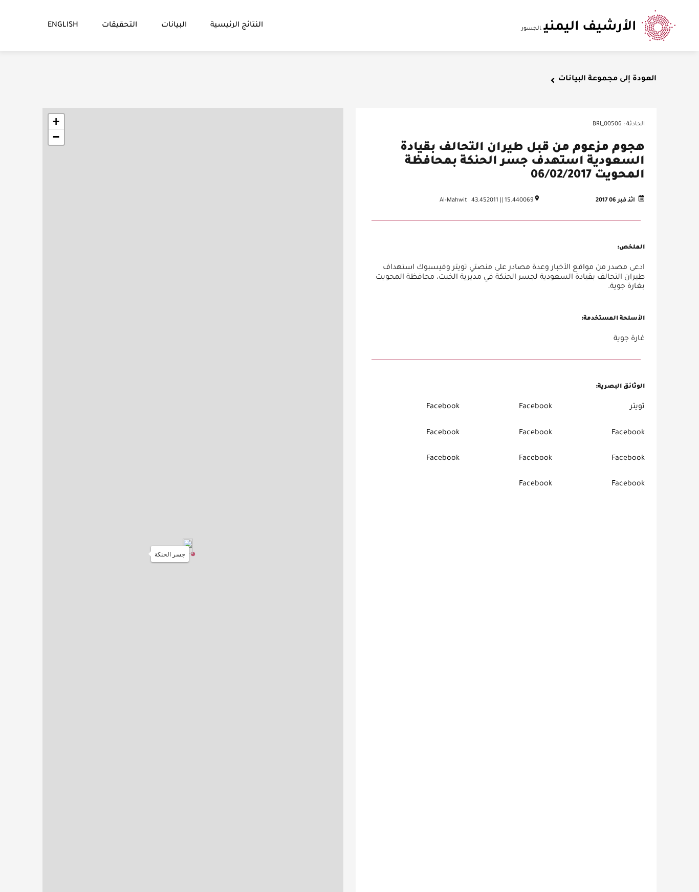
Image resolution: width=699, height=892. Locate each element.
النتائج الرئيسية (236, 25)
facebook (535, 407)
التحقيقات (119, 25)
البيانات (174, 25)
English (63, 25)
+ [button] (56, 121)
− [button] (56, 136)
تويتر (637, 407)
